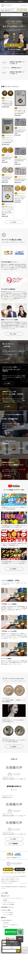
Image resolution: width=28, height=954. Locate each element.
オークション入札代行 (8, 912)
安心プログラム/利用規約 (8, 904)
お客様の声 (5, 926)
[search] (12, 14)
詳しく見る (13, 334)
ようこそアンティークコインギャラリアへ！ (13, 898)
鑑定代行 (3, 917)
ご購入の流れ (6, 922)
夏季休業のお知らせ (16, 67)
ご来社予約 (21, 869)
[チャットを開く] (24, 950)
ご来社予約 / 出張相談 (15, 49)
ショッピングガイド (6, 920)
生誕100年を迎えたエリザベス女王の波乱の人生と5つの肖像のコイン (13, 720)
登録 (18, 950)
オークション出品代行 (8, 914)
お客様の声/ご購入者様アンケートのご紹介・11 (17, 72)
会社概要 (5, 900)
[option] (14, 1)
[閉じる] (21, 940)
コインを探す (4, 893)
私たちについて (5, 896)
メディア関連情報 (13, 843)
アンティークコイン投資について (10, 924)
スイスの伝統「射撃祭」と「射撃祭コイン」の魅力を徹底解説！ (13, 700)
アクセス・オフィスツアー (9, 902)
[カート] (25, 5)
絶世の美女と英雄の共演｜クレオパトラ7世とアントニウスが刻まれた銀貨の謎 (14, 740)
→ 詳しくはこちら (13, 638)
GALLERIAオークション (7, 907)
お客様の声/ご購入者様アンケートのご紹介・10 (13, 834)
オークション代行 (5, 910)
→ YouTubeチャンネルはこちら (9, 299)
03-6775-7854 (22, 10)
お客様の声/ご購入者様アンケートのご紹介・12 (17, 62)
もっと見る (13, 222)
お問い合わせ (15, 45)
